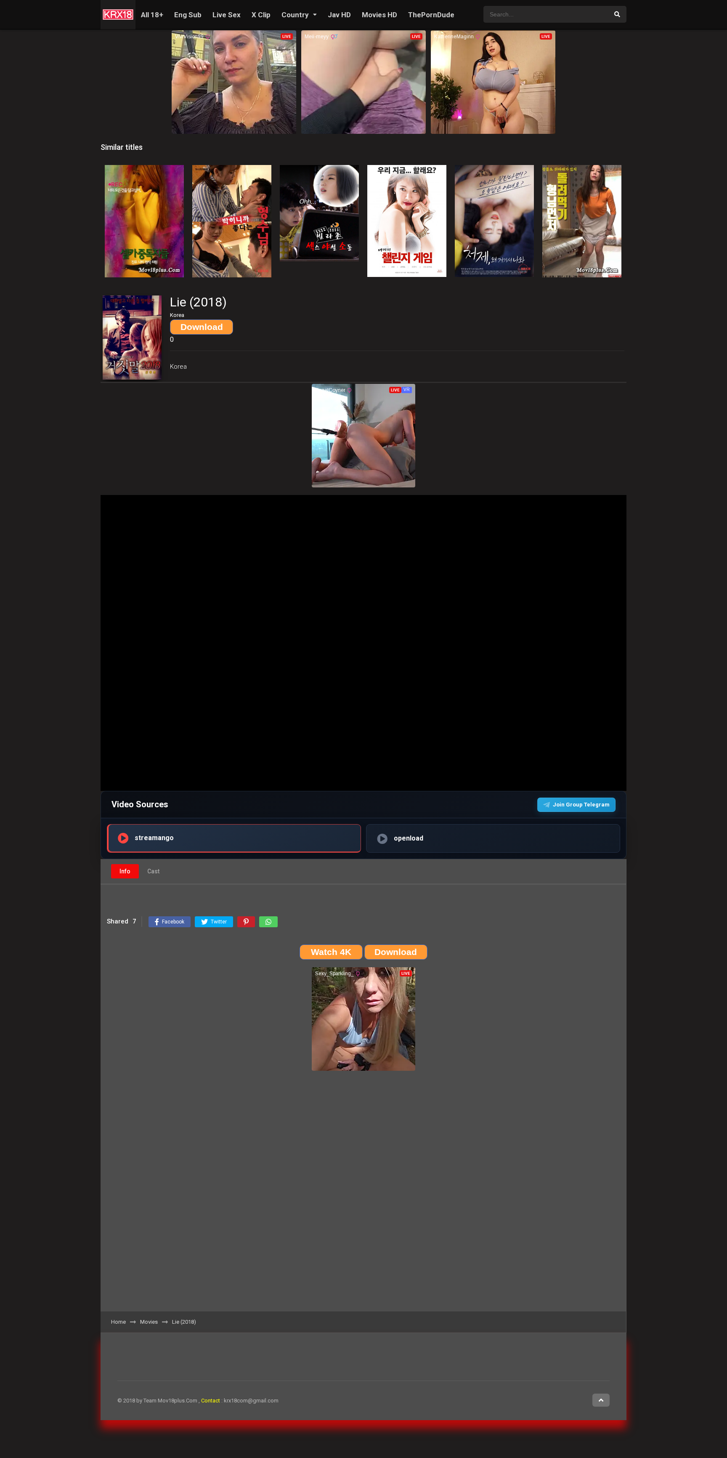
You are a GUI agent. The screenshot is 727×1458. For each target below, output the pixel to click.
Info (124, 871)
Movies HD (379, 15)
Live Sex (226, 15)
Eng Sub (188, 15)
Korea (178, 366)
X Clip (261, 15)
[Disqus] (363, 1194)
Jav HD (339, 15)
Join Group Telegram (581, 804)
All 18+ (152, 15)
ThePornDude (431, 15)
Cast (153, 871)
